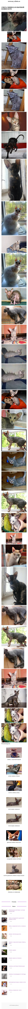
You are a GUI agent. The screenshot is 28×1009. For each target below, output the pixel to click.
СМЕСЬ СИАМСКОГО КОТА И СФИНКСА (17, 926)
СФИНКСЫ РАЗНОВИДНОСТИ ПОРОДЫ (17, 974)
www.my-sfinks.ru (14, 1)
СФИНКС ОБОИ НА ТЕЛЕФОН (15, 958)
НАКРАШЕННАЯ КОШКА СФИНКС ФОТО (17, 982)
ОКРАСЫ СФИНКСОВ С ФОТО (15, 990)
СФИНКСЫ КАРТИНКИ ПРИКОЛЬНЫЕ (17, 966)
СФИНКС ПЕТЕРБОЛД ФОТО (15, 934)
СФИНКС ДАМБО (12, 950)
